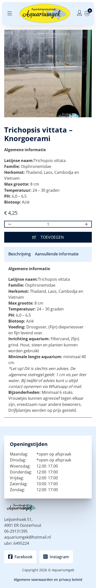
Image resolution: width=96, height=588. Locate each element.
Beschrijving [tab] (19, 254)
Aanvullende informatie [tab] (57, 254)
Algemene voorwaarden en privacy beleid (48, 579)
